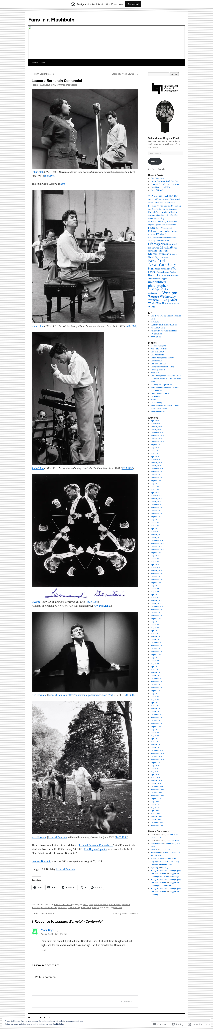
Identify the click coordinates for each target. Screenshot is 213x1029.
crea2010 (154, 849)
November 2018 (157, 471)
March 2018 (155, 495)
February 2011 (156, 744)
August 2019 (156, 444)
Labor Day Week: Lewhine (125, 73)
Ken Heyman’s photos (95, 849)
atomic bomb (164, 203)
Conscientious (156, 360)
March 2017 (155, 531)
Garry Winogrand (163, 228)
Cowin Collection (169, 212)
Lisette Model (171, 244)
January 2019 (156, 465)
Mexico (175, 254)
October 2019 (156, 438)
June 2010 (155, 768)
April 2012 (155, 702)
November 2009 (157, 789)
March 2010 (155, 777)
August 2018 (156, 480)
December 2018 (157, 468)
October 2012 (156, 684)
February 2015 (156, 600)
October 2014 (156, 612)
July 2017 (155, 519)
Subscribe (155, 161)
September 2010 (157, 759)
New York (62, 907)
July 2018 (155, 483)
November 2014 (157, 609)
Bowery (167, 205)
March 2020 (155, 423)
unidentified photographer (158, 283)
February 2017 (156, 534)
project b (154, 399)
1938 (155, 196)
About (44, 62)
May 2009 (155, 807)
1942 (171, 196)
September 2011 (157, 723)
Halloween (152, 231)
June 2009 (155, 804)
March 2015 (155, 597)
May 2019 (155, 453)
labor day (151, 240)
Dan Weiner (162, 215)
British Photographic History (162, 357)
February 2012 (156, 708)
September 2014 (157, 615)
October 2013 (156, 648)
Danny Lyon (152, 215)
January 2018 (156, 501)
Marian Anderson (49, 907)
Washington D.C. (154, 293)
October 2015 (156, 576)
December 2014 (157, 606)
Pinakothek (155, 396)
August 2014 (156, 618)
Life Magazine (157, 244)
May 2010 (155, 771)
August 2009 (156, 798)
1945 (155, 199)
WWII (151, 306)
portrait (152, 271)
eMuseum (155, 321)
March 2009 (155, 813)
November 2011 (157, 717)
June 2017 (155, 522)
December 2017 (157, 504)
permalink (117, 907)
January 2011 (156, 747)
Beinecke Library (157, 351)
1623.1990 (121, 837)
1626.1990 (130, 326)
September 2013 (157, 651)
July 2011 (155, 729)
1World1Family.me (158, 345)
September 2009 (157, 795)
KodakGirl (155, 372)
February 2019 (156, 462)
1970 (91, 904)
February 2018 (156, 498)
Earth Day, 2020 (157, 178)
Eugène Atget (153, 224)
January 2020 (156, 429)
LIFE (167, 240)
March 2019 (155, 459)
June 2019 (155, 450)
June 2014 (155, 624)
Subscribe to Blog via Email (163, 138)
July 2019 (155, 447)
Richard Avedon (169, 272)
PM (173, 268)
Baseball (172, 203)
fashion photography (167, 224)
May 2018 (155, 489)
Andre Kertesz (153, 202)
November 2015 (157, 573)
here (62, 183)
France (151, 228)
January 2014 (156, 639)
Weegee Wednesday (162, 296)
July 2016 (155, 555)
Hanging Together (158, 369)
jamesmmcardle (157, 843)
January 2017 (156, 537)
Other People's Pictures (160, 393)
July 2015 (155, 585)
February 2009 (156, 816)
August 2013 (156, 654)
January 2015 (156, 603)
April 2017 (155, 528)
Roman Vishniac (171, 275)
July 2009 (155, 801)
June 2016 (155, 558)
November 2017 (157, 507)
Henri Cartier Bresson (168, 231)
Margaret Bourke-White (158, 250)
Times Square (153, 278)
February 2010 (156, 780)
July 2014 (155, 621)
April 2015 (155, 594)
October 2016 (156, 546)
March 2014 (155, 633)
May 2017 (155, 525)
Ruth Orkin (38, 171)
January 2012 (156, 711)
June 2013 (155, 660)
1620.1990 (128, 695)
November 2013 (157, 645)
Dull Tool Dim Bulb (159, 363)
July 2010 (155, 765)
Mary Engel (47, 930)
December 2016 (157, 540)
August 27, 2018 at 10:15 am (54, 933)
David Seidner (172, 215)
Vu (149, 289)
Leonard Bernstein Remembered (96, 845)
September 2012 (157, 687)
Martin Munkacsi (160, 254)
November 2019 (157, 435)
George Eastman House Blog (162, 366)
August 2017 (156, 516)
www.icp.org (156, 336)
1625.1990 (127, 468)
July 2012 (155, 693)
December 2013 (157, 642)
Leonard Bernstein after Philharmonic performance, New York (80, 695)
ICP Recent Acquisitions (157, 237)
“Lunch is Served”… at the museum (165, 184)
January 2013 (156, 675)
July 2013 (155, 657)
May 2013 (155, 663)
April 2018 (155, 492)
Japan (169, 237)
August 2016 (156, 552)
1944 (150, 199)
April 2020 (155, 420)
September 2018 (157, 477)
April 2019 (155, 456)
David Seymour (154, 218)
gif (171, 228)
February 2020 (156, 426)
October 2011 (156, 720)
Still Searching (156, 402)
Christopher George (68, 84)
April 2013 (155, 666)
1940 (160, 196)
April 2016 (155, 564)
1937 (150, 196)
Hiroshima (152, 234)
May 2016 (155, 561)
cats (149, 209)
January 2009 (156, 819)
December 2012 (157, 678)
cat (180, 206)
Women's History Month (163, 300)
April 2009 (155, 810)
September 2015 (157, 579)
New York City (74, 907)
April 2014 (155, 630)
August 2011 (156, 726)
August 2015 (156, 582)
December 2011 (157, 714)
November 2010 (157, 753)
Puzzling (164, 867)
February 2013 (156, 672)
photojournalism (162, 268)
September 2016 (157, 549)
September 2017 (157, 513)
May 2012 (155, 699)
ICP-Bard (161, 234)
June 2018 (155, 486)
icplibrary (154, 867)
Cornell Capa (154, 212)
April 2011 (155, 738)
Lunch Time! (174, 840)
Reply (43, 949)
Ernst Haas (173, 221)
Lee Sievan (160, 240)
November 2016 (157, 543)
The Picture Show (158, 411)
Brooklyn (174, 206)
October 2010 (156, 756)
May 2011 (155, 735)
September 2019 (157, 441)
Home (35, 62)
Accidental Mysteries (159, 348)
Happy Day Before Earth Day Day (164, 181)
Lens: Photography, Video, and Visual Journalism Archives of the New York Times (166, 378)
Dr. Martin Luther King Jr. (158, 221)
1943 (176, 196)
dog (162, 218)
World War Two (172, 303)
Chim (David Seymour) (166, 208)
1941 (165, 196)
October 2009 (156, 792)
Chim (154, 209)
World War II (156, 303)
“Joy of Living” (157, 190)
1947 (85, 904)
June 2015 (155, 588)
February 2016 (156, 570)
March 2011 (155, 741)
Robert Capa (155, 275)
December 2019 (157, 432)
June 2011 (155, 732)
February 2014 (156, 636)
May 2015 (155, 591)
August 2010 (156, 762)
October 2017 (156, 510)
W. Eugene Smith (160, 289)
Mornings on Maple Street (161, 384)
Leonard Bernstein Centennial (57, 80)
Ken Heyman (39, 695)
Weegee (36, 601)
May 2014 (155, 627)
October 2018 (156, 474)
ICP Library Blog (158, 327)
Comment (126, 1001)
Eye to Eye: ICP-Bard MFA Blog (164, 324)
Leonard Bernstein (57, 837)
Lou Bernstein (153, 247)
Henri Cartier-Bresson (43, 73)
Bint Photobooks (157, 354)
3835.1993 (92, 601)
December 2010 (157, 750)
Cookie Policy (58, 1024)
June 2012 (155, 696)
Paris (151, 268)
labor (174, 237)
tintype (163, 278)
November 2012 (157, 681)
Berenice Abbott (155, 205)
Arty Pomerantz (102, 605)
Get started (133, 4)
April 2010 (155, 774)
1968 (160, 199)
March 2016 (155, 567)
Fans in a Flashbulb (51, 19)
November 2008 (157, 825)
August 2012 (156, 690)
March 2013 (155, 669)
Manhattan (168, 247)
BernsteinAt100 (101, 904)
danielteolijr (155, 852)
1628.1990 (49, 175)
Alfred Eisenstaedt (172, 199)
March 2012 (155, 705)
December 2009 (157, 786)
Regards (160, 272)
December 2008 (157, 822)
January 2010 (156, 783)
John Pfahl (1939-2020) (160, 187)
